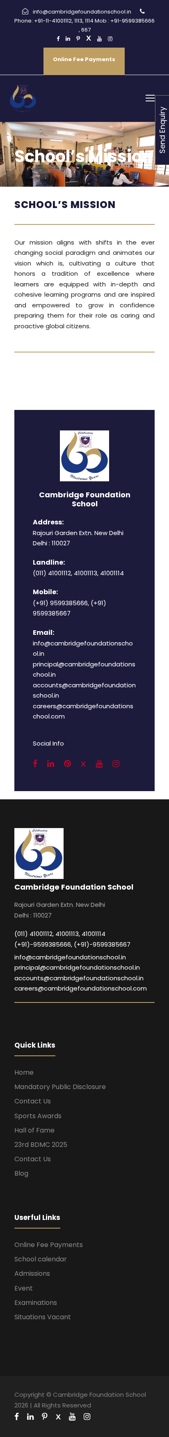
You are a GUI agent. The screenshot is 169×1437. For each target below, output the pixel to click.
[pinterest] (78, 39)
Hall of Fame (34, 1130)
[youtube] (99, 39)
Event (23, 1288)
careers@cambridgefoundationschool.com (80, 988)
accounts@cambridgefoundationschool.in (79, 978)
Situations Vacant (42, 1317)
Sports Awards (38, 1116)
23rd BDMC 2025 (40, 1144)
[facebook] (58, 39)
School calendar (40, 1259)
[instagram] (110, 39)
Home (24, 1072)
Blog (21, 1173)
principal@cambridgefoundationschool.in (77, 967)
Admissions (32, 1273)
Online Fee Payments (84, 59)
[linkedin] (68, 39)
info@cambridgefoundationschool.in (70, 957)
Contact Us (32, 1101)
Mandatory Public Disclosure (60, 1086)
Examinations (35, 1302)
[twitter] (88, 39)
